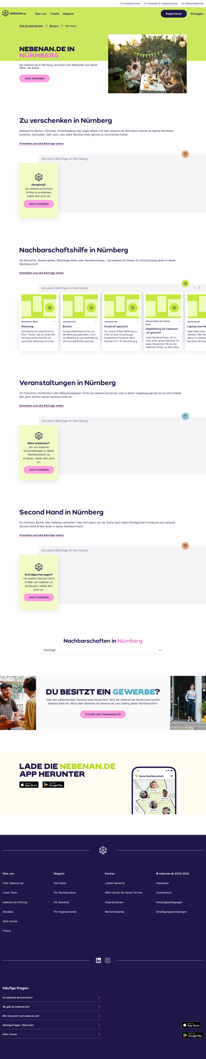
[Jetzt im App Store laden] (29, 797)
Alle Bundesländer (31, 26)
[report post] (54, 321)
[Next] (199, 288)
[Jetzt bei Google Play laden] (53, 797)
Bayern (54, 26)
